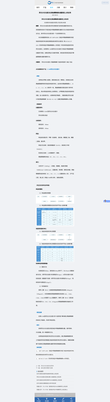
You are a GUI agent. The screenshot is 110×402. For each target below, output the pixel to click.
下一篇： (44, 368)
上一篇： (45, 366)
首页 (38, 7)
